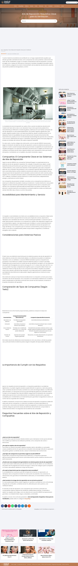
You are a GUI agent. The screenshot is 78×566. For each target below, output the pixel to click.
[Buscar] (76, 2)
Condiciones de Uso (21, 564)
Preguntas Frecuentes (56, 564)
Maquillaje (21, 6)
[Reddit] (29, 505)
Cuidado (50, 6)
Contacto (29, 564)
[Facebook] (2, 505)
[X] (5, 505)
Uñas (62, 6)
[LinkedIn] (19, 505)
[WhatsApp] (12, 505)
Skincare (41, 6)
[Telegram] (22, 505)
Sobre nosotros (65, 564)
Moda (31, 6)
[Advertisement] (39, 39)
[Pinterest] (9, 505)
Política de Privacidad (46, 564)
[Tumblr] (15, 505)
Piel (45, 6)
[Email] (25, 505)
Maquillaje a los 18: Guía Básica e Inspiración (44, 509)
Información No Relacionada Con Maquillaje (12, 509)
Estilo (36, 6)
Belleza (26, 6)
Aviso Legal (13, 564)
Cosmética (57, 6)
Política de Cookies (36, 564)
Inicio (15, 6)
